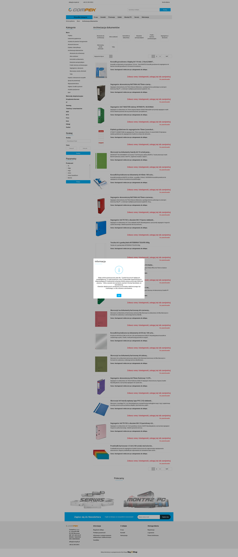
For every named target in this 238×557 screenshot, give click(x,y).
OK (119, 295)
